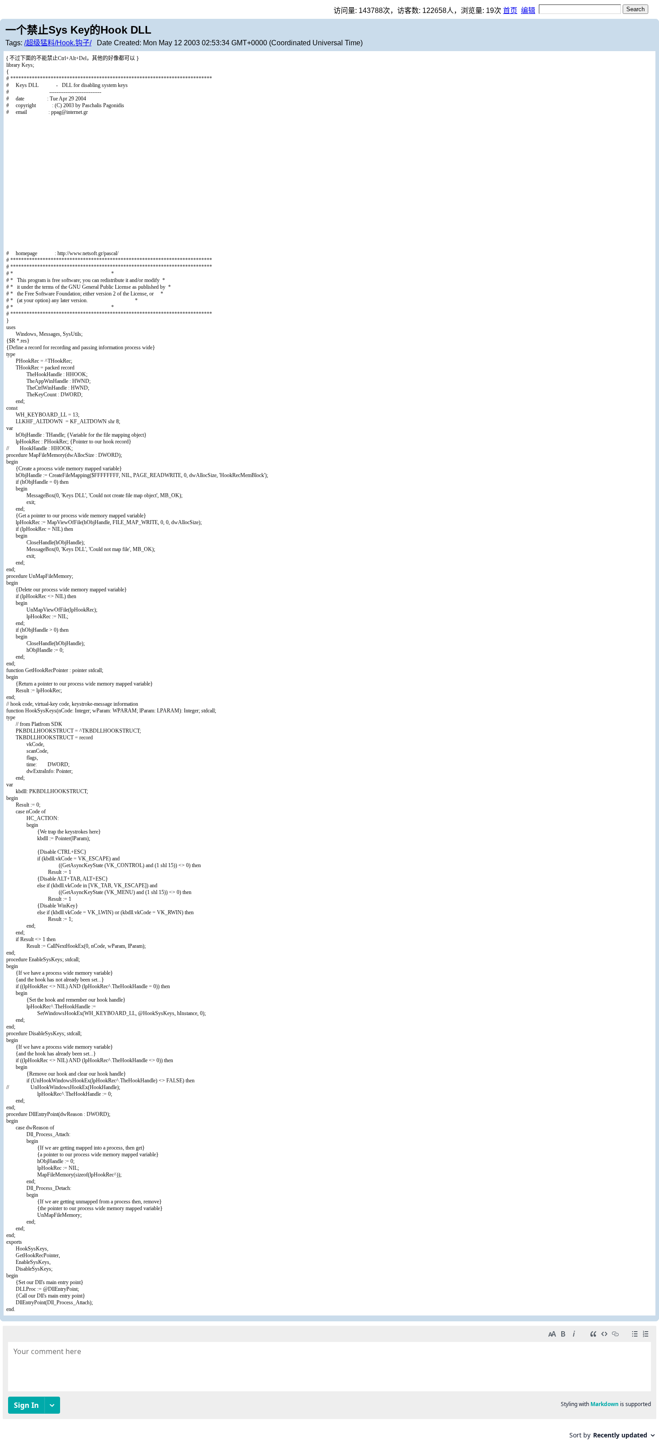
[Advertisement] (329, 183)
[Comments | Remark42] (329, 1385)
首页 (510, 10)
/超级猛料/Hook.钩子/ (57, 43)
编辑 (528, 10)
